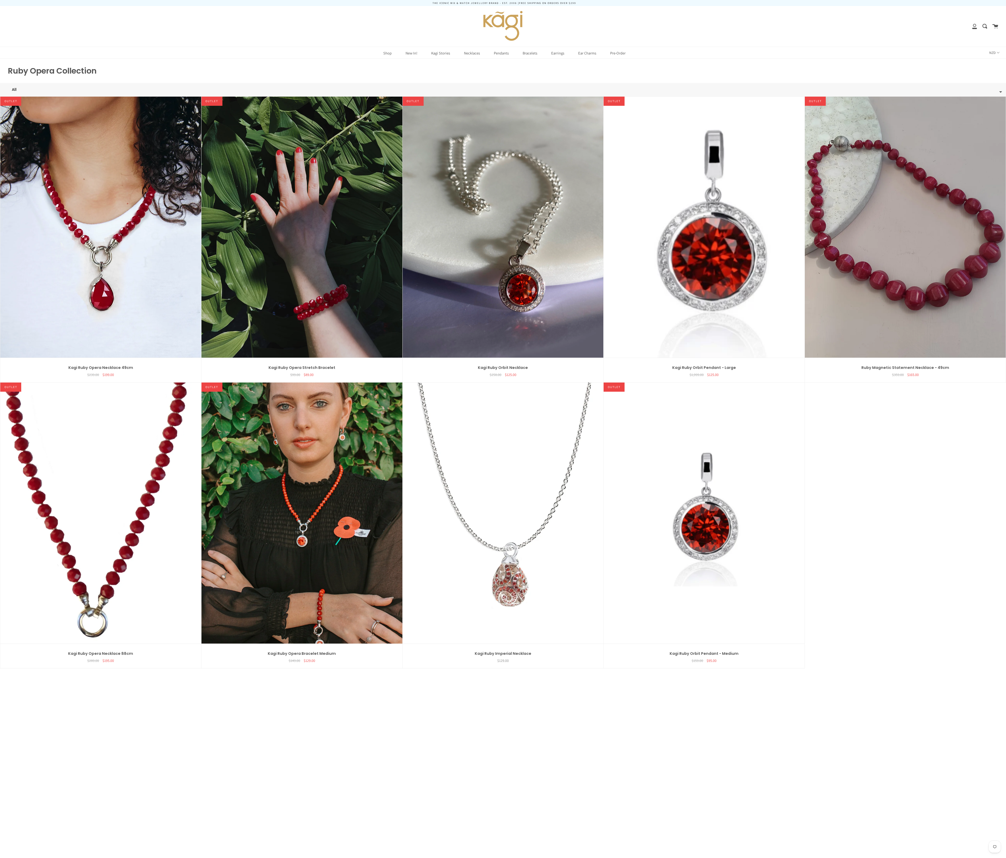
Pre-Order (618, 53)
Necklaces (472, 53)
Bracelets (530, 53)
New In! (411, 53)
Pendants (501, 53)
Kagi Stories (440, 53)
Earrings (557, 53)
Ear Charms (587, 53)
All (14, 89)
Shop (387, 53)
